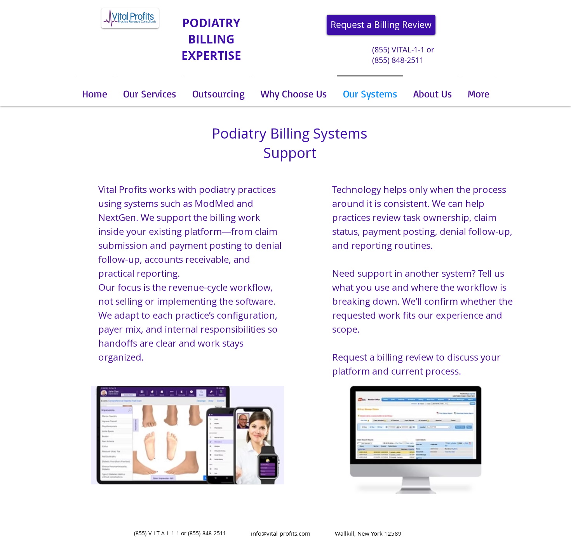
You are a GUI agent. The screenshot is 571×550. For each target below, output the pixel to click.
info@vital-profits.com (280, 533)
